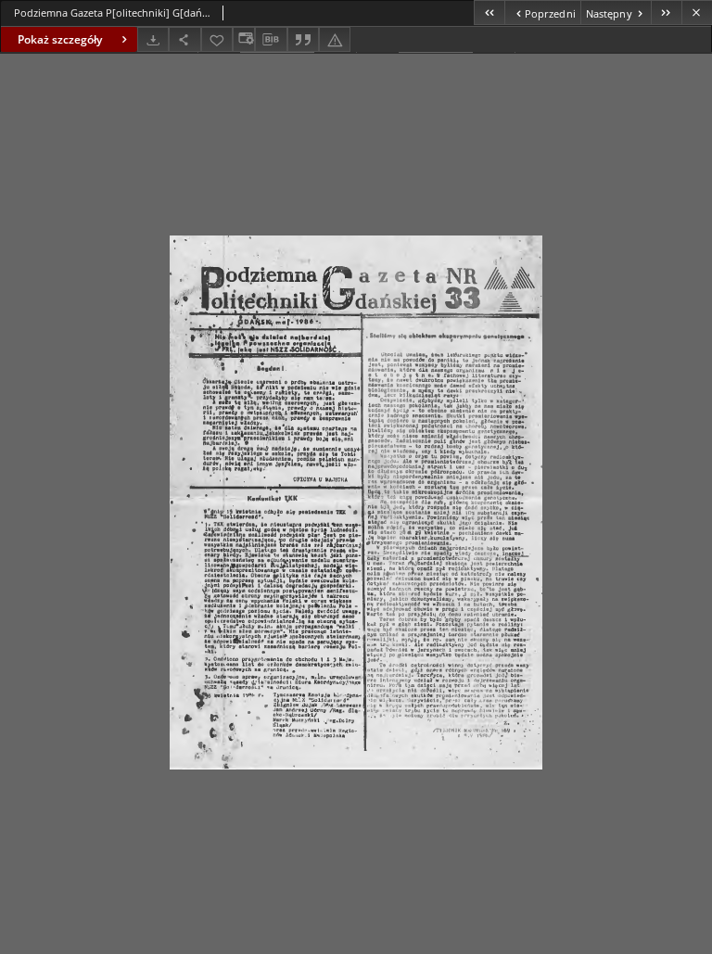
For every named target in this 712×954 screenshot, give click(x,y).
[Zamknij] (696, 12)
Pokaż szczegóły (60, 39)
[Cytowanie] (303, 39)
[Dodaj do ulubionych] (217, 39)
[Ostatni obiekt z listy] (666, 12)
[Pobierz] (153, 39)
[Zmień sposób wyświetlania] (244, 39)
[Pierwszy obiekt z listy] (489, 12)
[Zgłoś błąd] (334, 39)
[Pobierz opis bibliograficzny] (270, 40)
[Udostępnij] (184, 39)
